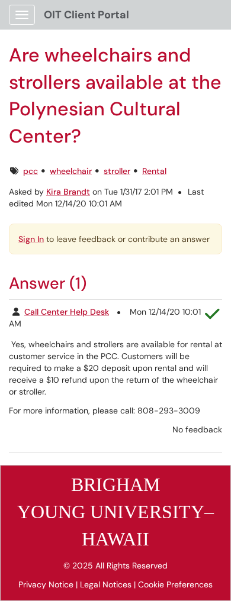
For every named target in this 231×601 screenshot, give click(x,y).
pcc (30, 171)
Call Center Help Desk (66, 311)
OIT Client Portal (86, 15)
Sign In (31, 239)
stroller (117, 171)
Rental (154, 171)
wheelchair (71, 171)
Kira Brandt (68, 191)
